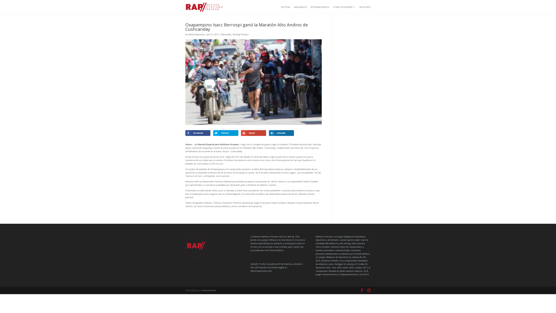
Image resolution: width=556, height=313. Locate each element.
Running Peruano (241, 34)
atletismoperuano (196, 34)
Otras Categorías (343, 7)
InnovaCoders (209, 290)
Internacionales (320, 7)
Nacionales (300, 7)
